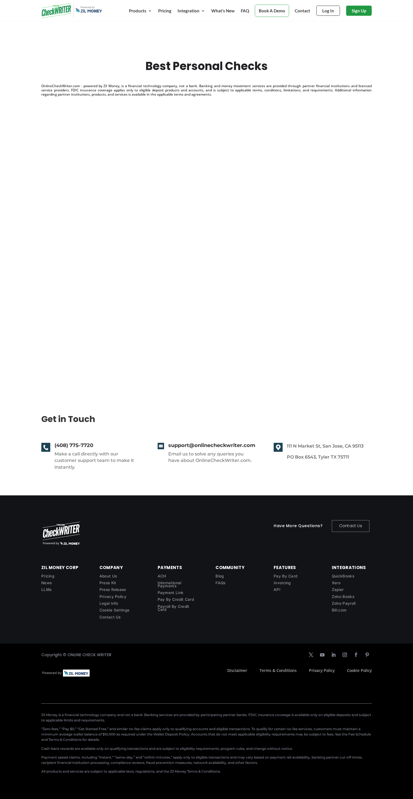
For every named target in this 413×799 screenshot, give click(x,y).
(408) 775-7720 (74, 445)
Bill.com (339, 610)
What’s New (223, 10)
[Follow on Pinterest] (367, 654)
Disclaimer (237, 670)
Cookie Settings (114, 610)
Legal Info (108, 603)
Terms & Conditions (278, 670)
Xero (336, 583)
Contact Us (350, 526)
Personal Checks (69, 331)
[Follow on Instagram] (344, 654)
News (46, 583)
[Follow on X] (311, 654)
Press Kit (107, 583)
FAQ (245, 10)
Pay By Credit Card (176, 599)
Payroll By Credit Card (173, 608)
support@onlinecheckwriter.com (211, 445)
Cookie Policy (359, 670)
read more (58, 356)
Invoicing (282, 583)
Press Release (112, 589)
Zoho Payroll (344, 603)
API (277, 589)
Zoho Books (343, 596)
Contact (302, 10)
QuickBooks (343, 576)
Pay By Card (285, 576)
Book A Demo (272, 10)
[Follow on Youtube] (322, 654)
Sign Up (359, 10)
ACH (162, 576)
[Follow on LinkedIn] (333, 654)
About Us (108, 576)
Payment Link (171, 592)
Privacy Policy (112, 596)
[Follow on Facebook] (355, 654)
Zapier (338, 589)
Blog (219, 576)
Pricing (164, 10)
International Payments (169, 584)
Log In (328, 10)
